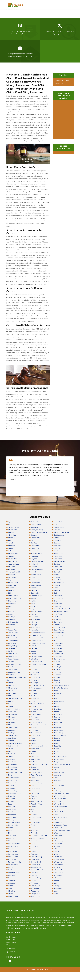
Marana (34, 680)
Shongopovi (58, 598)
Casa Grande (12, 656)
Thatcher (57, 709)
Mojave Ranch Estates (39, 725)
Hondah (34, 567)
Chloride (11, 696)
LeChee (34, 648)
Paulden (34, 796)
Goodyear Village (37, 530)
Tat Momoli (58, 696)
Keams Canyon (36, 611)
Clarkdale (11, 717)
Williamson (58, 857)
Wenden (57, 814)
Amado (11, 543)
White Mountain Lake (62, 830)
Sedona (57, 585)
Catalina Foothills (14, 664)
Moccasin (34, 717)
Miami (33, 712)
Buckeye (11, 617)
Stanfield (57, 646)
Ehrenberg (12, 814)
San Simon (58, 559)
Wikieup (57, 846)
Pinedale (34, 833)
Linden (33, 654)
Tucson (56, 751)
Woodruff (57, 878)
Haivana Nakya (36, 553)
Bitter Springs (13, 596)
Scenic (56, 575)
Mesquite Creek (37, 709)
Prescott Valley (36, 857)
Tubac (56, 749)
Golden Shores (36, 522)
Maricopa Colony (37, 685)
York (55, 883)
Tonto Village (59, 733)
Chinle (10, 691)
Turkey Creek (59, 759)
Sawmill (57, 572)
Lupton (34, 669)
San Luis (57, 551)
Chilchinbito (12, 688)
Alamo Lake (12, 530)
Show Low (58, 604)
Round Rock (35, 896)
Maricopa (34, 683)
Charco (11, 685)
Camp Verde (13, 638)
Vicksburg (57, 791)
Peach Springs (36, 801)
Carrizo (10, 651)
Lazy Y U (34, 646)
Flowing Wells (13, 846)
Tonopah (57, 727)
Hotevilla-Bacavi (37, 569)
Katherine (34, 606)
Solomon (57, 619)
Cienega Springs (14, 709)
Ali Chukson (12, 535)
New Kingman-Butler (39, 746)
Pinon (33, 843)
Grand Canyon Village (39, 532)
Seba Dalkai (58, 580)
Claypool (11, 722)
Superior (57, 680)
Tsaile (56, 743)
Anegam (11, 545)
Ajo (9, 524)
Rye (55, 524)
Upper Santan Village (62, 764)
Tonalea (57, 725)
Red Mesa (35, 872)
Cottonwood (13, 746)
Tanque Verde (59, 693)
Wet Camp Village (60, 817)
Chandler (11, 683)
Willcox (56, 851)
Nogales (34, 751)
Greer (33, 540)
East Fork (11, 807)
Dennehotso (13, 767)
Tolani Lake (58, 717)
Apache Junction (14, 553)
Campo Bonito (13, 640)
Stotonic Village (59, 654)
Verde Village (59, 785)
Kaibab (33, 598)
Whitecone (58, 833)
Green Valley (35, 538)
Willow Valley (59, 859)
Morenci (34, 727)
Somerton (58, 622)
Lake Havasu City (37, 638)
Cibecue (11, 704)
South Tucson (59, 630)
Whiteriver (58, 836)
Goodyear (34, 527)
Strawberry (58, 656)
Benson (11, 588)
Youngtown (58, 888)
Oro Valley (35, 770)
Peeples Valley (36, 804)
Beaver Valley (13, 585)
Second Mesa (59, 582)
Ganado (11, 878)
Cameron (11, 635)
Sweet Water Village (61, 685)
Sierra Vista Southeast (62, 609)
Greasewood (35, 535)
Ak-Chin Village (13, 527)
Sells (55, 593)
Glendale (11, 891)
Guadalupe (35, 545)
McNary (34, 693)
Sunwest (57, 677)
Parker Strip (35, 788)
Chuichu (11, 701)
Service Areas (11, 937)
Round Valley (59, 522)
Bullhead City (13, 622)
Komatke (34, 630)
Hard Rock (35, 556)
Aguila (10, 522)
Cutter (10, 756)
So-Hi (56, 617)
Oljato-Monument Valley (40, 764)
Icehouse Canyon (37, 580)
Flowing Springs (14, 843)
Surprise (57, 683)
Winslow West (59, 870)
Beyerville (12, 590)
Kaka (33, 604)
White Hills (58, 828)
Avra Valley (12, 577)
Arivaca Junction (14, 559)
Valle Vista (57, 780)
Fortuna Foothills (14, 862)
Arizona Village (13, 564)
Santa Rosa (58, 569)
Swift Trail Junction (61, 688)
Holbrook (34, 564)
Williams (57, 854)
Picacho (34, 814)
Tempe (56, 706)
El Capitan (12, 817)
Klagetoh (34, 622)
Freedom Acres (14, 872)
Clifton (10, 725)
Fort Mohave (13, 854)
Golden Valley (36, 524)
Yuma (56, 894)
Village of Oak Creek (61, 793)
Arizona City (12, 561)
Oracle (33, 767)
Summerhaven (59, 659)
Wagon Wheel (59, 796)
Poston (33, 851)
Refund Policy (11, 940)
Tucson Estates (59, 754)
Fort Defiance (13, 851)
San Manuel (58, 553)
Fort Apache (13, 849)
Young (56, 886)
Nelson (33, 743)
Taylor (56, 698)
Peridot (34, 809)
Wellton (57, 809)
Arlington (11, 567)
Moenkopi (35, 720)
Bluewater (12, 604)
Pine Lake (34, 830)
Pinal (33, 825)
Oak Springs (35, 759)
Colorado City (13, 727)
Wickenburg (58, 841)
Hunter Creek (36, 577)
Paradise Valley (36, 783)
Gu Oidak (34, 543)
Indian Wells (35, 582)
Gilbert (10, 886)
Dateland (11, 759)
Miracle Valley (36, 714)
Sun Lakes (58, 669)
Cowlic (10, 749)
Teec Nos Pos (59, 701)
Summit (57, 662)
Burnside (11, 625)
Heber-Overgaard (37, 561)
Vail (55, 770)
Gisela (10, 888)
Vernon (56, 788)
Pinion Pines (35, 841)
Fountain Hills (13, 865)
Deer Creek (12, 762)
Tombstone (58, 722)
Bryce (10, 614)
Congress (11, 730)
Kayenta (34, 609)
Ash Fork (11, 569)
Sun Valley (58, 672)
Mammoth (35, 675)
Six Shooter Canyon (61, 611)
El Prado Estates (14, 822)
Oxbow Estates (36, 772)
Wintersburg (58, 872)
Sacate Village (59, 527)
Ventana (57, 783)
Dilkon (10, 775)
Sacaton (57, 530)
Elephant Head (14, 825)
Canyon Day (12, 646)
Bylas (10, 627)
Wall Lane (57, 801)
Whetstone (58, 822)
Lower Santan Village (39, 664)
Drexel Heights (13, 791)
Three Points (58, 714)
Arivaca (11, 556)
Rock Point (35, 888)
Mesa (33, 701)
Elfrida (10, 828)
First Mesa (12, 836)
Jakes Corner (36, 585)
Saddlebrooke (59, 535)
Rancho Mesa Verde (38, 870)
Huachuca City (36, 575)
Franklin (11, 867)
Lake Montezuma (37, 640)
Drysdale (11, 796)
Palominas (35, 780)
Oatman (34, 762)
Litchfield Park (36, 656)
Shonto (56, 601)
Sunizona (57, 675)
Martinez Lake (36, 688)
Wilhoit (56, 849)
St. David (57, 638)
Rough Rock (35, 894)
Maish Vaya (35, 672)
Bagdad (11, 580)
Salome (57, 543)
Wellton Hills (58, 812)
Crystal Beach (13, 754)
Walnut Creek (59, 804)
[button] (38, 500)
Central (11, 675)
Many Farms (35, 677)
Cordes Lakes (13, 735)
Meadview (35, 698)
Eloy (9, 833)
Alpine (10, 540)
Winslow (57, 867)
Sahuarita (57, 540)
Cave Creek (12, 667)
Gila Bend (11, 880)
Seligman (57, 590)
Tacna (56, 691)
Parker (33, 785)
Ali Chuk (11, 532)
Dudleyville (12, 799)
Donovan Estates (14, 783)
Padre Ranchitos (37, 775)
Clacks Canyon (13, 714)
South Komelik (59, 627)
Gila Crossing (12, 883)
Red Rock (34, 875)
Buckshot (11, 619)
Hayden (34, 559)
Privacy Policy (11, 942)
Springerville (58, 635)
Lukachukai (35, 667)
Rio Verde (34, 883)
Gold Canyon (13, 896)
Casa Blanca (12, 654)
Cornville (11, 741)
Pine (32, 828)
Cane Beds (12, 643)
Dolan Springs (13, 778)
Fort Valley (12, 859)
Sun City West (59, 667)
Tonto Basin (58, 730)
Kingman (34, 617)
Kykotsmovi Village (38, 633)
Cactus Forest (13, 633)
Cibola (10, 706)
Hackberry (35, 548)
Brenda (11, 611)
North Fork (35, 756)
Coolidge (11, 733)
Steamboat (58, 651)
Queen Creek (36, 862)
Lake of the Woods (38, 643)
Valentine (57, 775)
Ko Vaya (34, 625)
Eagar (10, 804)
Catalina (11, 662)
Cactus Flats (12, 630)
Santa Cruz (58, 567)
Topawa (57, 738)
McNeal (34, 696)
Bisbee (10, 593)
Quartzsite (35, 859)
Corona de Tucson (15, 743)
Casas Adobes (13, 659)
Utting (56, 767)
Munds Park (35, 735)
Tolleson (57, 720)
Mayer (33, 691)
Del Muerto (12, 764)
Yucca (56, 891)
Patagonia (35, 793)
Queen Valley (36, 865)
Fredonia (11, 870)
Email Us (13, 952)
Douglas (11, 785)
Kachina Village (36, 596)
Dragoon (11, 788)
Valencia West (59, 772)
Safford (56, 538)
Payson (33, 799)
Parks (33, 791)
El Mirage (11, 820)
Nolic (33, 754)
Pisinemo (34, 849)
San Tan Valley (59, 561)
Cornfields (12, 738)
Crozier (10, 751)
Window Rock (59, 862)
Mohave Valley (36, 722)
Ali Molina (11, 538)
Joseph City (35, 593)
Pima (33, 820)
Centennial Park (14, 672)
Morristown (35, 730)
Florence (11, 841)
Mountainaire (36, 733)
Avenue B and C (14, 572)
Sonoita (57, 625)
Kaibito (33, 601)
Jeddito (34, 588)
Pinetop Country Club (39, 836)
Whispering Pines (60, 825)
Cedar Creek (13, 669)
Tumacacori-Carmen (61, 756)
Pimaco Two (35, 822)
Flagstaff (11, 838)
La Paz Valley (36, 635)
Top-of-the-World (60, 735)
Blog (8, 945)
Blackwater (12, 601)
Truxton (57, 741)
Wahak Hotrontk (60, 799)
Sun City (57, 664)
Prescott (34, 854)
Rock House (35, 886)
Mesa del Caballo (37, 704)
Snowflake (58, 614)
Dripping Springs (14, 793)
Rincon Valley (36, 878)
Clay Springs (12, 720)
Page (33, 778)
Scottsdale (58, 577)
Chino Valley (12, 693)
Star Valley (58, 648)
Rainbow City (36, 867)
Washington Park (60, 807)
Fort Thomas (13, 857)
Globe (10, 894)
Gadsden (11, 875)
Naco (33, 738)
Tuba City (57, 746)
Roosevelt (35, 891)
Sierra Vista (58, 606)
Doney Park (12, 780)
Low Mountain (36, 662)
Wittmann (58, 875)
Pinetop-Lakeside (37, 838)
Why (55, 838)
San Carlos (58, 545)
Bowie (10, 609)
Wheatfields (58, 820)
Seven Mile (58, 596)
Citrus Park (12, 712)
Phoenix (34, 812)
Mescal (33, 706)
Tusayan (57, 762)
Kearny (33, 614)
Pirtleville (34, 846)
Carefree (11, 648)
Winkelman (58, 865)
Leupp (33, 651)
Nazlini (33, 741)
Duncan (11, 801)
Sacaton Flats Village (61, 532)
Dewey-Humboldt (15, 772)
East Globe (12, 809)
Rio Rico (34, 880)
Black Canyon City (14, 598)
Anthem (11, 551)
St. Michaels (58, 643)
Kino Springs (35, 619)
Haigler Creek (36, 551)
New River (35, 749)
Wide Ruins (58, 843)
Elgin (10, 830)
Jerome (34, 590)
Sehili (56, 588)
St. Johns (57, 640)
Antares (11, 548)
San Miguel (58, 556)
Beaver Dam (13, 582)
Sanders (57, 564)
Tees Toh (57, 704)
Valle (56, 778)
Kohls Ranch (35, 627)
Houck (33, 572)
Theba (56, 712)
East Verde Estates (15, 812)
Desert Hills (12, 770)
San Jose (57, 548)
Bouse (10, 606)
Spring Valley (59, 633)
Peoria (33, 807)
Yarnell (56, 880)
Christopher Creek (15, 698)
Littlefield (34, 659)
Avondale (11, 575)
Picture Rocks (36, 817)
